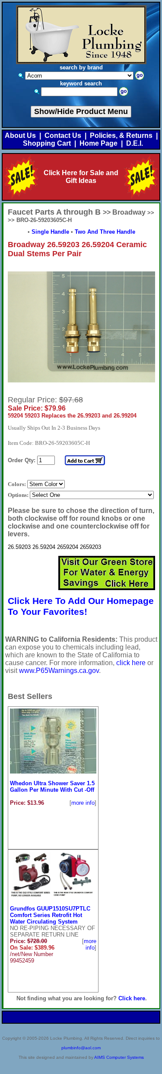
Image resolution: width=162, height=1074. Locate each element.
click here (131, 662)
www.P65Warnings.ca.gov (59, 670)
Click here (131, 998)
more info (83, 803)
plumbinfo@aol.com (81, 1047)
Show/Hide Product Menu (81, 111)
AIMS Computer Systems (119, 1057)
